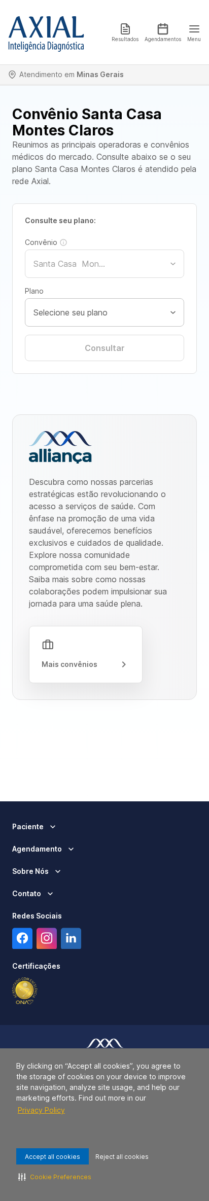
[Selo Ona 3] (25, 991)
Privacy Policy (41, 1110)
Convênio (41, 242)
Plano (34, 291)
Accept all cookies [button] (52, 1156)
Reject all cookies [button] (122, 1156)
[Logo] (46, 32)
